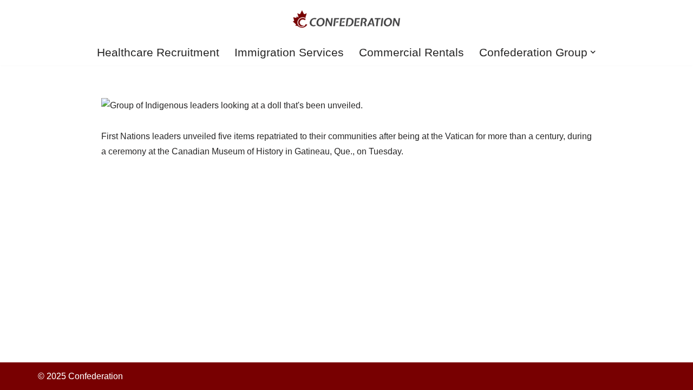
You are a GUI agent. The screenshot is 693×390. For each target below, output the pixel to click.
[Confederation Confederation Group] (346, 19)
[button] (593, 52)
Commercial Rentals (411, 52)
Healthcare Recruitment (158, 52)
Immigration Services (289, 52)
